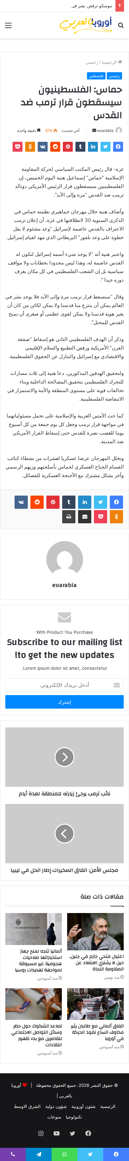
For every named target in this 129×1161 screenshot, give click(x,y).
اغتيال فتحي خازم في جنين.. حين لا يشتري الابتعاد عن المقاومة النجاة (96, 962)
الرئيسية (110, 62)
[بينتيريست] (68, 147)
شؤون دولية (56, 1106)
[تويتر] (105, 147)
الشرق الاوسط (27, 1106)
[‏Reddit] (55, 147)
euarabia (105, 130)
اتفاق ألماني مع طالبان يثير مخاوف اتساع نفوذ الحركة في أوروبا (97, 1032)
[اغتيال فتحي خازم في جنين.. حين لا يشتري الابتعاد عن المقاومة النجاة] (95, 931)
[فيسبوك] (118, 147)
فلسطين (96, 75)
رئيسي (92, 62)
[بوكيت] (17, 147)
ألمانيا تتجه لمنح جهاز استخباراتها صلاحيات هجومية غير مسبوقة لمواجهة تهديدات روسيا (38, 960)
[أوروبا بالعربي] (86, 25)
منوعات (54, 1116)
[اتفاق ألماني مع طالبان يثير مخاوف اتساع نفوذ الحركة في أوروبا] (95, 1004)
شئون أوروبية (83, 1106)
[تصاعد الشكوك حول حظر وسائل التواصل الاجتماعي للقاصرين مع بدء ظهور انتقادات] (33, 1004)
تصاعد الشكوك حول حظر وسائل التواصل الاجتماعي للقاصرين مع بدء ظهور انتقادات (36, 1035)
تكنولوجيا (74, 1116)
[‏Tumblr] (80, 147)
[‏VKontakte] (43, 147)
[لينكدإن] (93, 147)
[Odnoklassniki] (30, 147)
